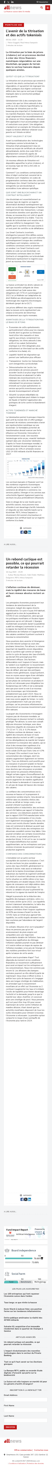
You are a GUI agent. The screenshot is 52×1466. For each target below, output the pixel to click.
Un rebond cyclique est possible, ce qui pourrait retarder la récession (22, 1343)
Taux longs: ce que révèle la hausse (20, 1302)
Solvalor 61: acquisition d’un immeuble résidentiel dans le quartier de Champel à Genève (23, 1328)
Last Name (9, 1416)
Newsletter (43, 2)
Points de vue (13, 25)
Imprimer (27, 528)
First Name (9, 1405)
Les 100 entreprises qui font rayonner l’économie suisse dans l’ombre (21, 1295)
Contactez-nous (41, 1450)
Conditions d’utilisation (17, 1463)
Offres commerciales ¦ (23, 1450)
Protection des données (35, 1463)
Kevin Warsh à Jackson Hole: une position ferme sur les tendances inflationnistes (23, 1310)
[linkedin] (29, 531)
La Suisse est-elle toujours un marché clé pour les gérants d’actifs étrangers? (25, 1382)
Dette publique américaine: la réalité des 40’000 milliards (23, 1319)
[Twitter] (8, 2)
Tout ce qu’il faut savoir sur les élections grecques (23, 1363)
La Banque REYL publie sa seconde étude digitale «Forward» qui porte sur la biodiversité (23, 1372)
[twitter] (25, 531)
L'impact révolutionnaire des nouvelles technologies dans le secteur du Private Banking (22, 1353)
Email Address (10, 1395)
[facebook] (22, 531)
